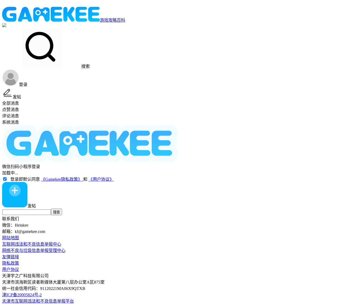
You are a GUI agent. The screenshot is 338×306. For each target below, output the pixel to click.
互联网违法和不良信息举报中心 (31, 244)
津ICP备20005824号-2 (22, 295)
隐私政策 (10, 263)
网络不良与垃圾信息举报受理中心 (33, 250)
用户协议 (10, 269)
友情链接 (10, 257)
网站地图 (10, 238)
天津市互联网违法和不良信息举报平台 (38, 301)
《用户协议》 (101, 179)
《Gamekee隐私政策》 (62, 179)
